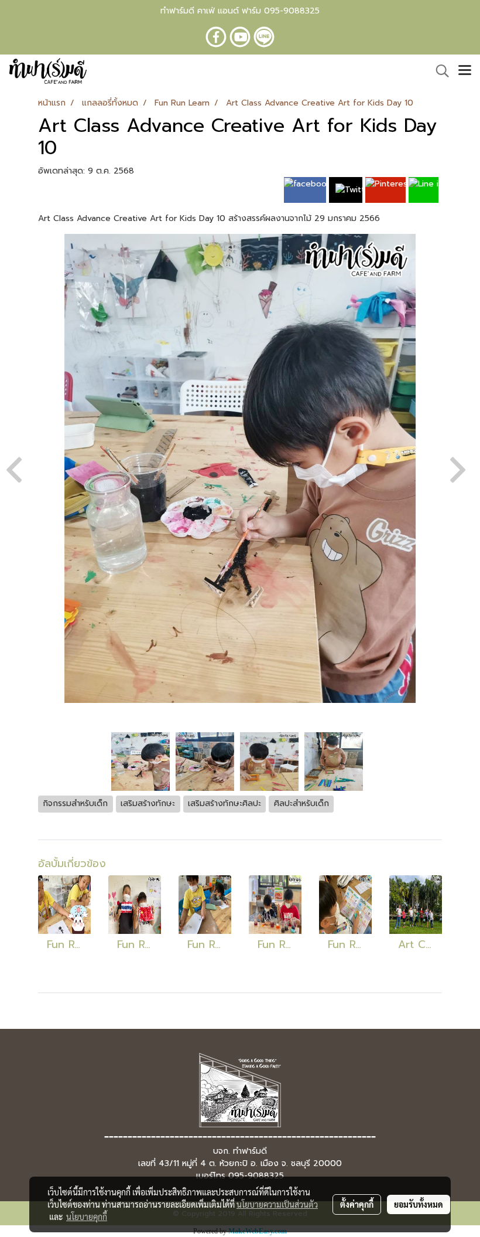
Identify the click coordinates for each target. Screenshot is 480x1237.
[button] (438, 70)
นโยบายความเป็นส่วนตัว (277, 1204)
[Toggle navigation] (465, 71)
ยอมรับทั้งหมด (418, 1204)
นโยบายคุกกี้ (86, 1216)
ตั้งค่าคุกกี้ (356, 1204)
